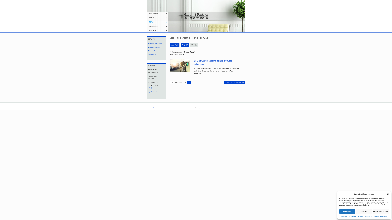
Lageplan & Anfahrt (153, 92)
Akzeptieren (347, 211)
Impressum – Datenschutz (348, 216)
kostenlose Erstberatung (155, 44)
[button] (388, 194)
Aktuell (175, 45)
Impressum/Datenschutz (162, 107)
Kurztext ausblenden (235, 83)
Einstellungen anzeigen (381, 211)
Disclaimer (153, 107)
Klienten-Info (151, 51)
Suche (194, 45)
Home (149, 107)
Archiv (185, 45)
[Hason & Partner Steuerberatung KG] (196, 16)
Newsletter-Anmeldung (154, 47)
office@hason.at (152, 88)
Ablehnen (364, 211)
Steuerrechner (152, 54)
